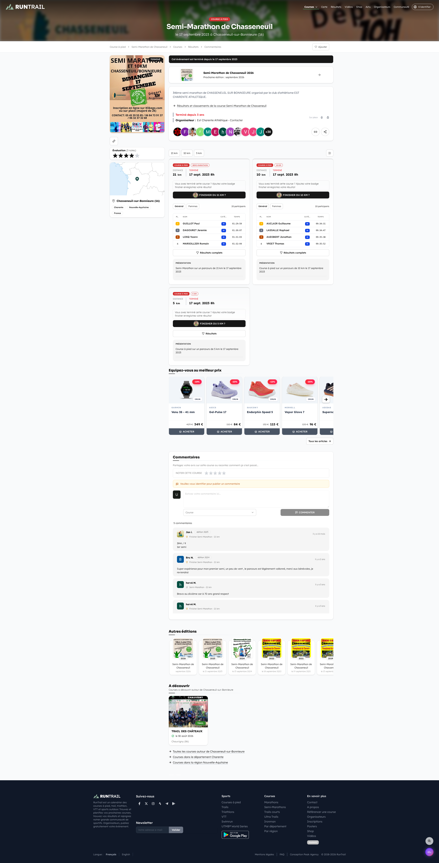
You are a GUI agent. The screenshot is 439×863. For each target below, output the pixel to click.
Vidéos (349, 6)
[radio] (115, 155)
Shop (359, 6)
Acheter (188, 431)
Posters (312, 826)
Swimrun (227, 821)
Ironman (270, 821)
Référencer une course (321, 812)
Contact (312, 802)
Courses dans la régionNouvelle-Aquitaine (200, 762)
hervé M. (191, 582)
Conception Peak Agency (304, 854)
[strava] (160, 803)
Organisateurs (382, 6)
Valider (176, 829)
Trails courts (272, 812)
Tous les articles (318, 441)
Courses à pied (231, 802)
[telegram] (166, 803)
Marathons (271, 802)
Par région (271, 831)
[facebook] (139, 803)
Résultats (336, 6)
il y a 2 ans (320, 559)
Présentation (183, 263)
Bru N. (189, 557)
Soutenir (313, 842)
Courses (309, 6)
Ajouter (322, 46)
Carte (324, 6)
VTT (224, 816)
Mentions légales (264, 854)
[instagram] (153, 803)
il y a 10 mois (319, 534)
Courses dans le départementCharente (198, 757)
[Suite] (326, 399)
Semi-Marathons (275, 807)
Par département (275, 826)
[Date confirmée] (172, 736)
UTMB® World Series (235, 826)
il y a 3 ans (320, 584)
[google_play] (173, 803)
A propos (313, 807)
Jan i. (189, 532)
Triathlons (228, 812)
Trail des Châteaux (186, 731)
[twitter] (146, 803)
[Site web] (114, 141)
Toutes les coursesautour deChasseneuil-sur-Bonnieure (209, 751)
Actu (368, 6)
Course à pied (118, 46)
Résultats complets (211, 252)
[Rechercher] (429, 841)
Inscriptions (314, 821)
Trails (225, 807)
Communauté (401, 6)
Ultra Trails (271, 816)
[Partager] (325, 132)
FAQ (282, 854)
